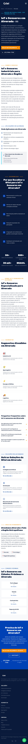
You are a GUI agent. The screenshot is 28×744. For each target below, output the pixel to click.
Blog (2, 722)
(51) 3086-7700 (9, 52)
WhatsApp (15, 655)
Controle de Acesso (5, 695)
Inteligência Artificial (6, 690)
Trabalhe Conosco (5, 725)
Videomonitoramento (6, 688)
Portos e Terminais (5, 707)
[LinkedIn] (12, 741)
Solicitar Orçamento (9, 47)
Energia (3, 712)
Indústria (3, 705)
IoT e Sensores (4, 693)
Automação (4, 697)
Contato (3, 727)
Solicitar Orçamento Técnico (12, 650)
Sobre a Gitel (4, 720)
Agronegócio (4, 710)
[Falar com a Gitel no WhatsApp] (24, 740)
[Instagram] (15, 741)
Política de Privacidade (6, 729)
